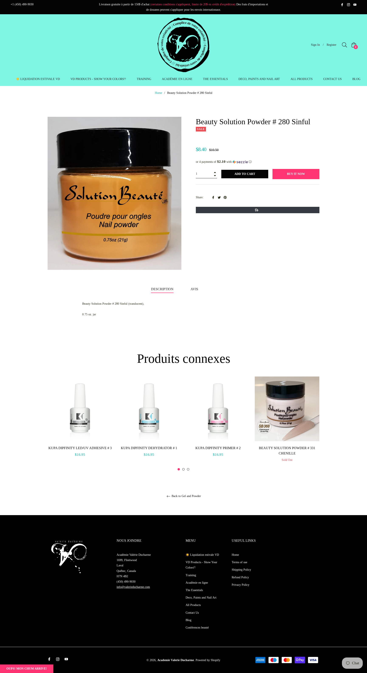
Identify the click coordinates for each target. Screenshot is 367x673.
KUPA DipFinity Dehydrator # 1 (149, 448)
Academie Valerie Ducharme (175, 660)
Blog (188, 620)
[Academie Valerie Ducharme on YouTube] (354, 4)
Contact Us (192, 612)
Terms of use (239, 562)
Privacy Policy (240, 584)
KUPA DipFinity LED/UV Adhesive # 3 (80, 448)
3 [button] (188, 469)
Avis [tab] (195, 289)
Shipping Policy (241, 569)
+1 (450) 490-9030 (22, 4)
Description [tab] (162, 289)
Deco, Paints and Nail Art (201, 597)
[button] (257, 162)
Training (191, 575)
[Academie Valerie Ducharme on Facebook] (342, 4)
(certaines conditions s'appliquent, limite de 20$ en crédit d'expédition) (193, 4)
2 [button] (183, 469)
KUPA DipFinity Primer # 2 (218, 448)
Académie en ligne (197, 582)
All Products (193, 605)
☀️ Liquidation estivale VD (202, 554)
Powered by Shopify (208, 660)
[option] (79, 421)
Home (158, 92)
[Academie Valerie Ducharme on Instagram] (348, 4)
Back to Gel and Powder (186, 496)
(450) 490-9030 (126, 581)
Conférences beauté (197, 627)
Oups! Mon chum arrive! (26, 668)
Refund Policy (240, 577)
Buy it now (296, 174)
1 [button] (179, 469)
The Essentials (194, 590)
